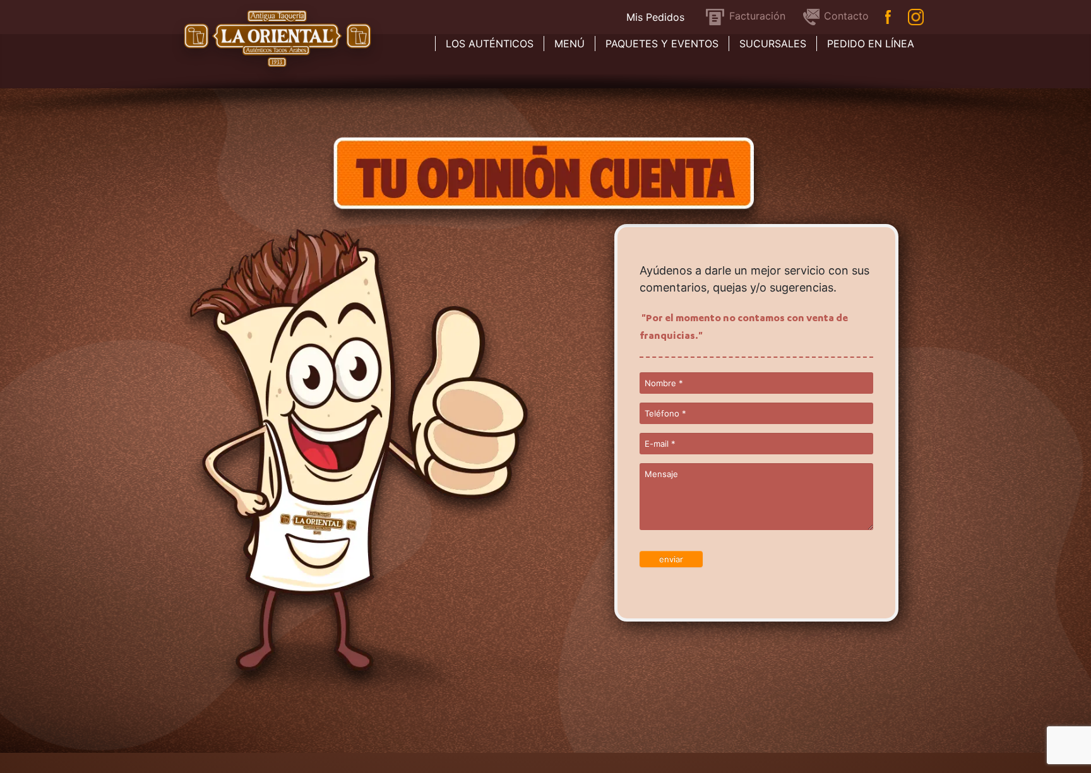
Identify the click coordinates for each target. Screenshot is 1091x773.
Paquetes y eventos (661, 43)
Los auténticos (490, 43)
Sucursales (772, 43)
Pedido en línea (870, 43)
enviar (671, 559)
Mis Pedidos (655, 17)
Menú (569, 43)
